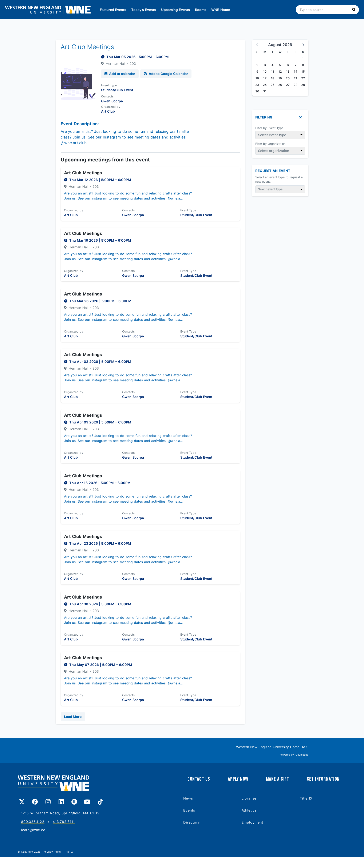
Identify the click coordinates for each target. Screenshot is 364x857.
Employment (252, 822)
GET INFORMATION (323, 779)
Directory (191, 822)
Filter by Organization (270, 143)
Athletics (249, 810)
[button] (257, 44)
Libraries (249, 798)
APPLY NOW (238, 779)
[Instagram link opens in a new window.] (48, 800)
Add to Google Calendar (168, 74)
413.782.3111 (64, 822)
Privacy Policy (53, 851)
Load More (73, 717)
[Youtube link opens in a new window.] (87, 800)
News (188, 798)
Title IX (306, 798)
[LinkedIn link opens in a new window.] (61, 800)
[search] (327, 9)
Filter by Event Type (269, 128)
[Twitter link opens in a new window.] (22, 800)
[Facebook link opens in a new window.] (35, 800)
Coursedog (302, 754)
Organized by (110, 106)
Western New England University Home (268, 747)
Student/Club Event (117, 90)
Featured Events (113, 10)
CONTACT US (198, 779)
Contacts (107, 96)
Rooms (200, 10)
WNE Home (220, 10)
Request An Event (272, 171)
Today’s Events (143, 10)
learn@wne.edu (34, 830)
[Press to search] (354, 9)
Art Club (108, 111)
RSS (305, 747)
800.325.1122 (32, 822)
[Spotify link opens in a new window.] (74, 800)
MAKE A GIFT (277, 779)
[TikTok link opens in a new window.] (100, 800)
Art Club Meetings (83, 172)
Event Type (109, 85)
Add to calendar (121, 74)
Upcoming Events (175, 10)
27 (288, 84)
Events (189, 810)
